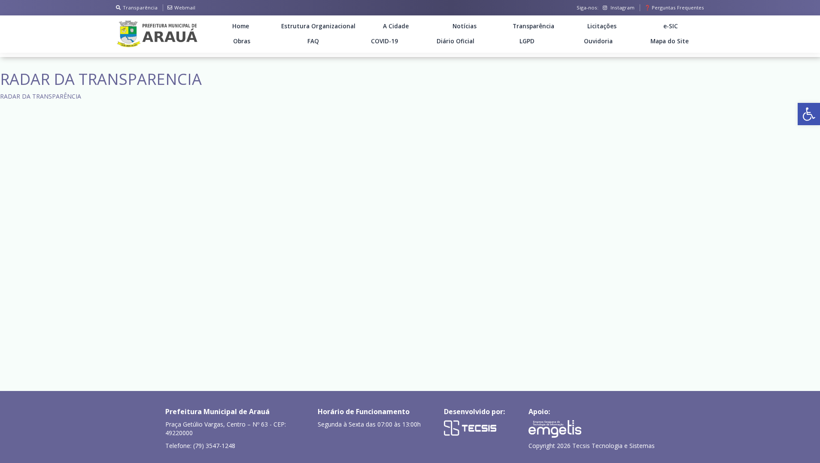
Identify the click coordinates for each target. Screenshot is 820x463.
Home (240, 26)
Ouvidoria (598, 41)
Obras (241, 41)
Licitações (602, 26)
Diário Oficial (455, 41)
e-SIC (670, 26)
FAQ (313, 41)
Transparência (140, 7)
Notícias (465, 26)
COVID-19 (384, 41)
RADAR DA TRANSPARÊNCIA (40, 96)
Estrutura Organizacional (318, 26)
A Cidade (396, 26)
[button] (809, 114)
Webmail (184, 7)
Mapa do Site (669, 41)
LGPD (527, 41)
